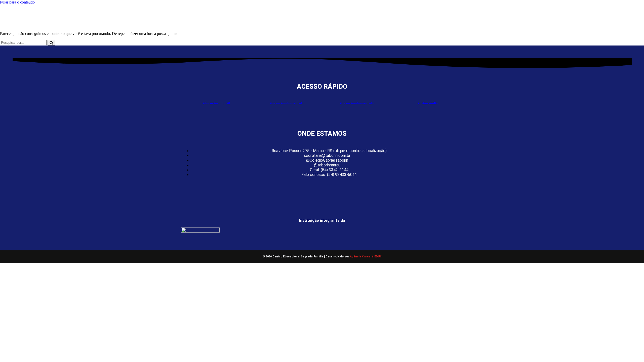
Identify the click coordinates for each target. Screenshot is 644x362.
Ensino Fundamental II (357, 103)
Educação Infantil (216, 103)
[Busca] (51, 43)
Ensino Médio (428, 103)
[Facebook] (311, 191)
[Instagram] (322, 191)
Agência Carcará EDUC (366, 256)
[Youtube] (333, 191)
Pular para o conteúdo (17, 2)
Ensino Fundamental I (286, 103)
